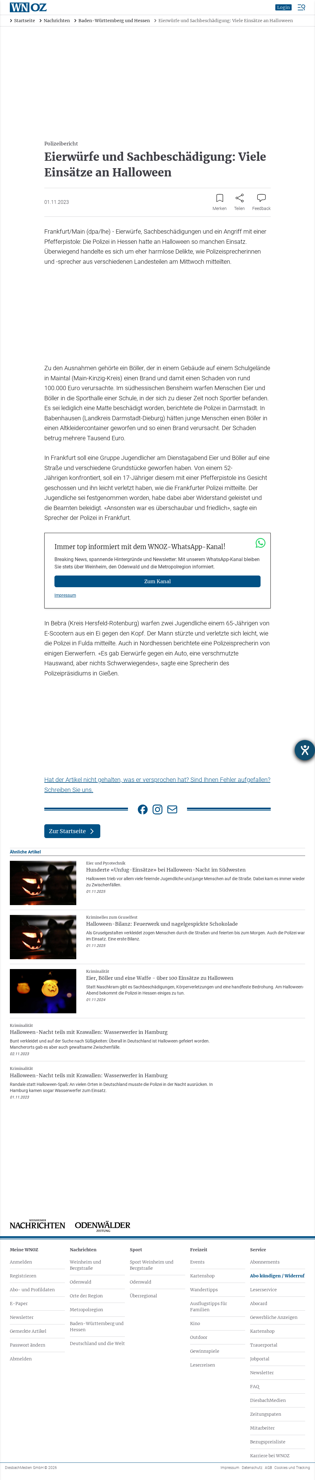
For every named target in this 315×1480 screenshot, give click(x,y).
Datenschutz (252, 1468)
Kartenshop (202, 1276)
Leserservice (263, 1289)
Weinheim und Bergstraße (85, 1265)
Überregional (143, 1296)
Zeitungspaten (265, 1414)
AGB (268, 1468)
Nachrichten (83, 1249)
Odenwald (80, 1282)
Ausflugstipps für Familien (208, 1306)
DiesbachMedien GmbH (31, 1468)
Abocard (258, 1303)
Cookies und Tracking (292, 1468)
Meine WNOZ (24, 1249)
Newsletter (22, 1317)
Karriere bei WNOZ (269, 1455)
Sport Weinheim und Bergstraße (151, 1265)
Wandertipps (204, 1289)
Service (258, 1249)
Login (283, 7)
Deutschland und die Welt (97, 1343)
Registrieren (23, 1276)
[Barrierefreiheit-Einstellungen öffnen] (305, 750)
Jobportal (259, 1359)
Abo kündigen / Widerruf (277, 1276)
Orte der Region (86, 1296)
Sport (136, 1249)
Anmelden (21, 1262)
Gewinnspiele (204, 1351)
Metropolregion (86, 1309)
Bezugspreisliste (267, 1442)
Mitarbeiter (262, 1428)
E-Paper (19, 1303)
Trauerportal (263, 1345)
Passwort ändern (27, 1345)
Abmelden (21, 1359)
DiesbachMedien (268, 1400)
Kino (195, 1323)
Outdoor (198, 1337)
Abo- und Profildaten (32, 1289)
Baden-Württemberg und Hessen (97, 1326)
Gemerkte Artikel (28, 1331)
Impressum (65, 595)
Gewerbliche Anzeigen (273, 1317)
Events (197, 1262)
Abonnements (265, 1262)
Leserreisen (202, 1365)
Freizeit (198, 1249)
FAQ (254, 1386)
